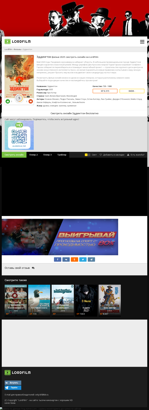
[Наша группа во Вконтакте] (13, 384)
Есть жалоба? (137, 154)
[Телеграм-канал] (13, 389)
